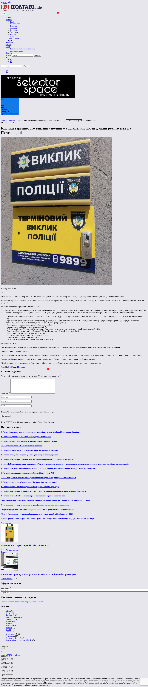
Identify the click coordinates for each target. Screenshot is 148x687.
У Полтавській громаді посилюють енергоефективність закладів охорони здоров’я (35, 505)
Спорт (12, 36)
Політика (13, 26)
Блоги (8, 47)
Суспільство (15, 24)
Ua (11, 60)
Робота (13, 34)
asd (7, 57)
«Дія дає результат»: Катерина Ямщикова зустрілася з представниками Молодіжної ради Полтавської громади (47, 519)
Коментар (5, 393)
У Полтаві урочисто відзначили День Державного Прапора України (29, 441)
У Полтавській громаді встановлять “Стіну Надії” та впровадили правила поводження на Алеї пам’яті (44, 491)
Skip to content (6, 2)
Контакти (40, 602)
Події (12, 22)
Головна (9, 18)
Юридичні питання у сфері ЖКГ (23, 49)
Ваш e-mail (6, 588)
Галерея (9, 40)
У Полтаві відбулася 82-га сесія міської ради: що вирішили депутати (29, 450)
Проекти (9, 53)
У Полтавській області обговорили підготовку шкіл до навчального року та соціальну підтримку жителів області (48, 468)
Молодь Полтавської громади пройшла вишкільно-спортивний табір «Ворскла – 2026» (37, 514)
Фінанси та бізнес (13, 38)
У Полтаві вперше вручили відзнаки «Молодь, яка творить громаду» (30, 487)
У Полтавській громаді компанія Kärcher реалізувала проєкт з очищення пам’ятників (37, 459)
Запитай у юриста (17, 51)
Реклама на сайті (7, 602)
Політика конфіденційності (25, 602)
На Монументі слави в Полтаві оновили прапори (21, 446)
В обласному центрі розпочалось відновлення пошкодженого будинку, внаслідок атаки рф (38, 478)
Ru (11, 62)
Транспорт (14, 32)
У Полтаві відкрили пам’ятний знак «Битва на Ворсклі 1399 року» (29, 482)
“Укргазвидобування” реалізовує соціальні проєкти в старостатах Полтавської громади (37, 509)
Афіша (8, 45)
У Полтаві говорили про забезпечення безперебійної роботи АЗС (27, 473)
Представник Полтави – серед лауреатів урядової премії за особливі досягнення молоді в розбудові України (45, 500)
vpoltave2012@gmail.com (10, 655)
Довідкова (10, 43)
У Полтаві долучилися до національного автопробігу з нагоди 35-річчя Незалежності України (40, 432)
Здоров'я (9, 619)
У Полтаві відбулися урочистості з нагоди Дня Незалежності (26, 437)
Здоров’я (13, 28)
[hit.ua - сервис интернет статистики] (1, 645)
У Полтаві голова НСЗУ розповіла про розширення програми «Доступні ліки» (33, 496)
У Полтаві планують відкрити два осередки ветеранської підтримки (29, 455)
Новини (9, 20)
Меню (4, 13)
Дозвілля (13, 30)
